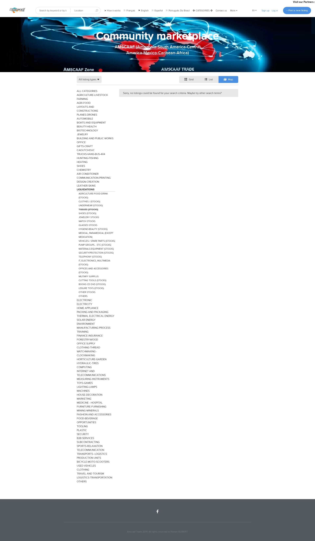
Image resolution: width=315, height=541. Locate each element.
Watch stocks (87, 221)
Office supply (86, 343)
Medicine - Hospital (90, 402)
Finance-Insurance (90, 335)
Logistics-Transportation (94, 477)
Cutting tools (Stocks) (92, 280)
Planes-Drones (87, 114)
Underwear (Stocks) (91, 205)
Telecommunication (90, 450)
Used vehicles (86, 465)
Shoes (81, 166)
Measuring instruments (93, 379)
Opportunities (86, 422)
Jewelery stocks (89, 217)
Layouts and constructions (87, 109)
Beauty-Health (86, 126)
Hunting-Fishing (87, 158)
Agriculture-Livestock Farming (92, 97)
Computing (84, 367)
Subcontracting (88, 442)
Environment (86, 324)
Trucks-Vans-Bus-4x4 (91, 154)
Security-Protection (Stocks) (96, 252)
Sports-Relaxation (90, 446)
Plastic (82, 430)
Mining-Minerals (88, 410)
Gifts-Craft (85, 146)
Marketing (84, 398)
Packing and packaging (92, 312)
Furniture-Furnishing (91, 406)
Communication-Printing (94, 178)
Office (81, 142)
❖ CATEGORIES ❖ (203, 10)
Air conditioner (88, 174)
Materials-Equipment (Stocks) (96, 248)
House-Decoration (89, 394)
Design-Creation (88, 181)
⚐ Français (129, 10)
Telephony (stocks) (90, 256)
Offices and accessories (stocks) (93, 270)
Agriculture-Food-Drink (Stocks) (93, 195)
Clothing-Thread (88, 347)
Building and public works (95, 138)
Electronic (84, 300)
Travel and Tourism (90, 473)
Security (83, 434)
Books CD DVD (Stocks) (92, 284)
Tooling (82, 426)
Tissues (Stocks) (88, 209)
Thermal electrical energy (95, 316)
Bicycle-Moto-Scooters (93, 461)
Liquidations (85, 189)
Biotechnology (87, 130)
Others (83, 296)
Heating (82, 162)
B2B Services (85, 438)
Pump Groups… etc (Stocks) (95, 245)
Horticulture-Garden (91, 359)
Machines (83, 391)
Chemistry (84, 170)
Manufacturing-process (93, 327)
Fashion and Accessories (94, 414)
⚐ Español (157, 10)
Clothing (83, 469)
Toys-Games (85, 383)
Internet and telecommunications (91, 373)
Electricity (84, 304)
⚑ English (143, 10)
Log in (275, 10)
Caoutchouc (86, 150)
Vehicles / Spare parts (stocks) (97, 241)
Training (82, 331)
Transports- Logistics (92, 454)
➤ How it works (112, 10)
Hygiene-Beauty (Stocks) (93, 229)
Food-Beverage (87, 418)
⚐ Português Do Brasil (178, 10)
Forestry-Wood (87, 339)
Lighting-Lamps (87, 387)
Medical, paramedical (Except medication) (96, 235)
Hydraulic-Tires (88, 363)
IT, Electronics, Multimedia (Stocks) (94, 262)
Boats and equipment (91, 122)
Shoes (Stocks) (87, 213)
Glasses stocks (88, 225)
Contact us (221, 10)
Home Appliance (87, 308)
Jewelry (82, 134)
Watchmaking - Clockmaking (87, 353)
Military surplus (89, 276)
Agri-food (84, 103)
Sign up (265, 10)
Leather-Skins (86, 185)
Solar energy (86, 320)
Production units (89, 458)
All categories (87, 91)
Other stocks (87, 292)
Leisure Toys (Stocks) (91, 288)
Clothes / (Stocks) (89, 201)
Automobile (85, 118)
